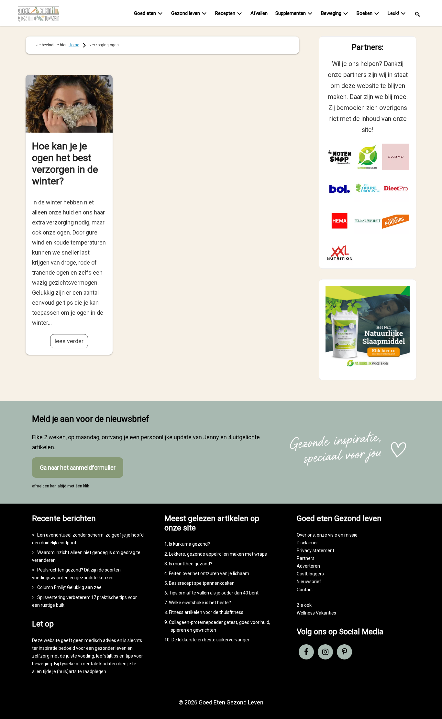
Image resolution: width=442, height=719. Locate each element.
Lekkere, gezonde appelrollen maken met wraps (218, 554)
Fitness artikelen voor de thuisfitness (206, 612)
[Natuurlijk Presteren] (368, 368)
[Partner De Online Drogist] (368, 189)
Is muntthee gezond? (190, 563)
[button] (417, 14)
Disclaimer (307, 542)
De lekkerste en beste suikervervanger (210, 639)
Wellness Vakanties (316, 613)
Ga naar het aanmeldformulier (78, 467)
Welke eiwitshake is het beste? (200, 602)
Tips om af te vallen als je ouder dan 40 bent (214, 592)
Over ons (306, 535)
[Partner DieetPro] (395, 189)
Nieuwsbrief (309, 581)
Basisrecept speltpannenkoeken (202, 583)
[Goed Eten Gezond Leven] (42, 14)
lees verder (69, 341)
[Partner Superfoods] (395, 221)
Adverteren (308, 566)
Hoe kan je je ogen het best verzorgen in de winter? (65, 163)
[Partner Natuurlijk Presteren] (368, 157)
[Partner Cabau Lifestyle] (395, 157)
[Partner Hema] (340, 221)
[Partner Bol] (340, 189)
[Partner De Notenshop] (340, 157)
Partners (306, 558)
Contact (305, 589)
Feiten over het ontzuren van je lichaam (209, 573)
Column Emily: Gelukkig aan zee (69, 587)
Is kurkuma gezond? (189, 544)
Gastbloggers (310, 573)
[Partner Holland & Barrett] (368, 221)
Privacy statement (315, 550)
